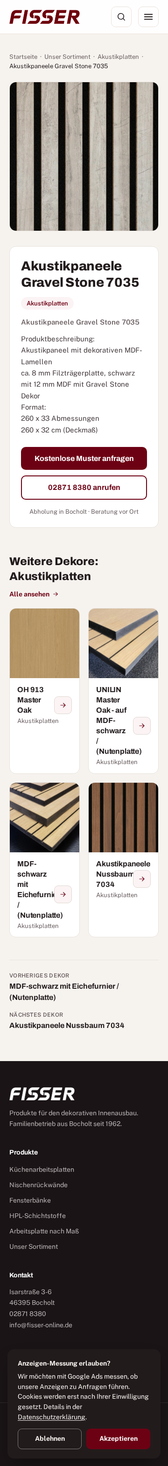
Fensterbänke (30, 1200)
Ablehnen (50, 1438)
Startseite (23, 56)
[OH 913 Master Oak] (44, 691)
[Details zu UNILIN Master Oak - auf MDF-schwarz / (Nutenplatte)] (142, 726)
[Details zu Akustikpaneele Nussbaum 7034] (142, 879)
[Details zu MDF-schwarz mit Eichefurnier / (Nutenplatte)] (63, 894)
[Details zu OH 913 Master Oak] (63, 705)
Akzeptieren (118, 1438)
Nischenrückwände (38, 1185)
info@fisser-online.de (40, 1325)
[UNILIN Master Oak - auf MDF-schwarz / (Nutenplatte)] (123, 691)
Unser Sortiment (67, 56)
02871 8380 (27, 1313)
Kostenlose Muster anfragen (84, 458)
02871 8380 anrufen (84, 487)
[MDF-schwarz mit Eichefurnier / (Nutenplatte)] (44, 860)
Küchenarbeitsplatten (41, 1169)
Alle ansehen (29, 594)
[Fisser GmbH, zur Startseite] (44, 17)
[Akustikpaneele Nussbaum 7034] (123, 860)
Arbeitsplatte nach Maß (44, 1231)
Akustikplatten (118, 56)
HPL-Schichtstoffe (37, 1215)
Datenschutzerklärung (51, 1417)
